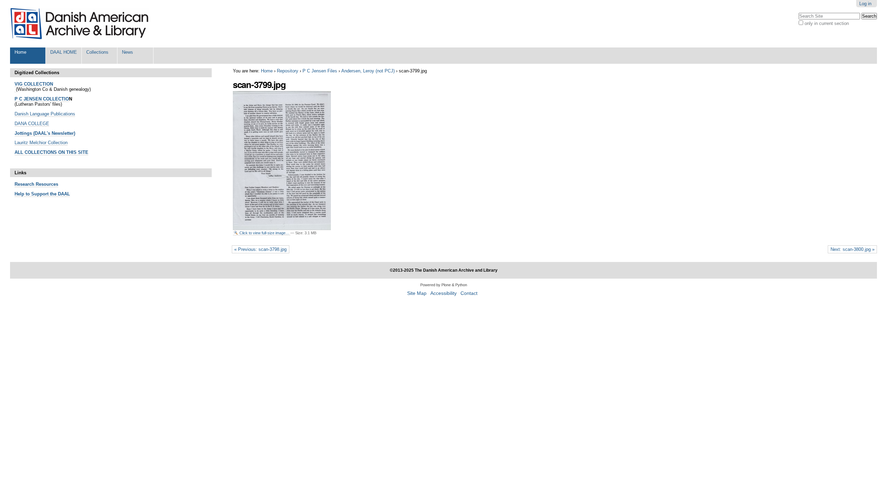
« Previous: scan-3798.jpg (260, 249)
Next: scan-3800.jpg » (853, 249)
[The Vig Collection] (15, 89)
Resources (46, 184)
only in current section (827, 23)
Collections (97, 52)
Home (20, 52)
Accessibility (443, 293)
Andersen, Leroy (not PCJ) (368, 70)
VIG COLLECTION (34, 84)
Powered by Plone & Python (443, 285)
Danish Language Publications (45, 113)
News (127, 52)
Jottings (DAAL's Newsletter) (45, 133)
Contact (468, 293)
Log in (865, 3)
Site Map (417, 293)
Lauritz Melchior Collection (41, 142)
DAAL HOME (63, 52)
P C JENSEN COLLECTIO (42, 99)
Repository (287, 70)
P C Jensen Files (319, 70)
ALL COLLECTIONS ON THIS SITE (51, 152)
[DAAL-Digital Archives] (79, 24)
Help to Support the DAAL (42, 193)
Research (24, 184)
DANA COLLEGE (32, 123)
